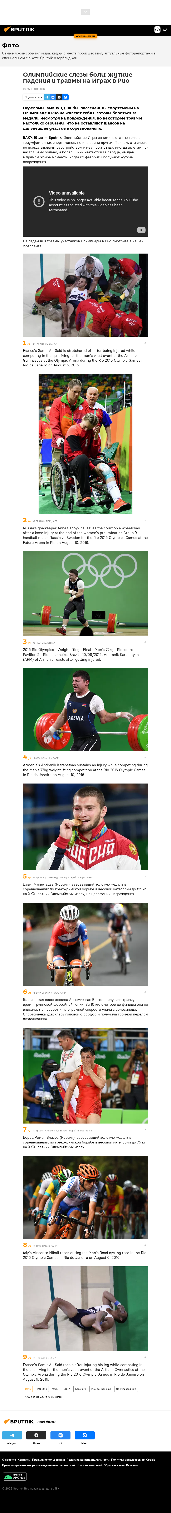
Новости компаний (89, 1465)
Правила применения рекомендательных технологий (38, 1465)
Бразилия (80, 1388)
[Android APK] (15, 1477)
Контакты (24, 1459)
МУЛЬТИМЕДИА (61, 1388)
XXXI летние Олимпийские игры (43, 1396)
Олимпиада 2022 (126, 1388)
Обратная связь (114, 1465)
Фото (28, 1388)
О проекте (9, 1459)
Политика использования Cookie (133, 1459)
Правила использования (48, 1459)
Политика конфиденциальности (88, 1459)
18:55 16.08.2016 (34, 89)
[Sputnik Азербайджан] (20, 33)
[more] (145, 343)
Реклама (132, 1465)
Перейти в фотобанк (81, 877)
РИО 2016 (41, 1388)
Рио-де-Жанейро (101, 1388)
